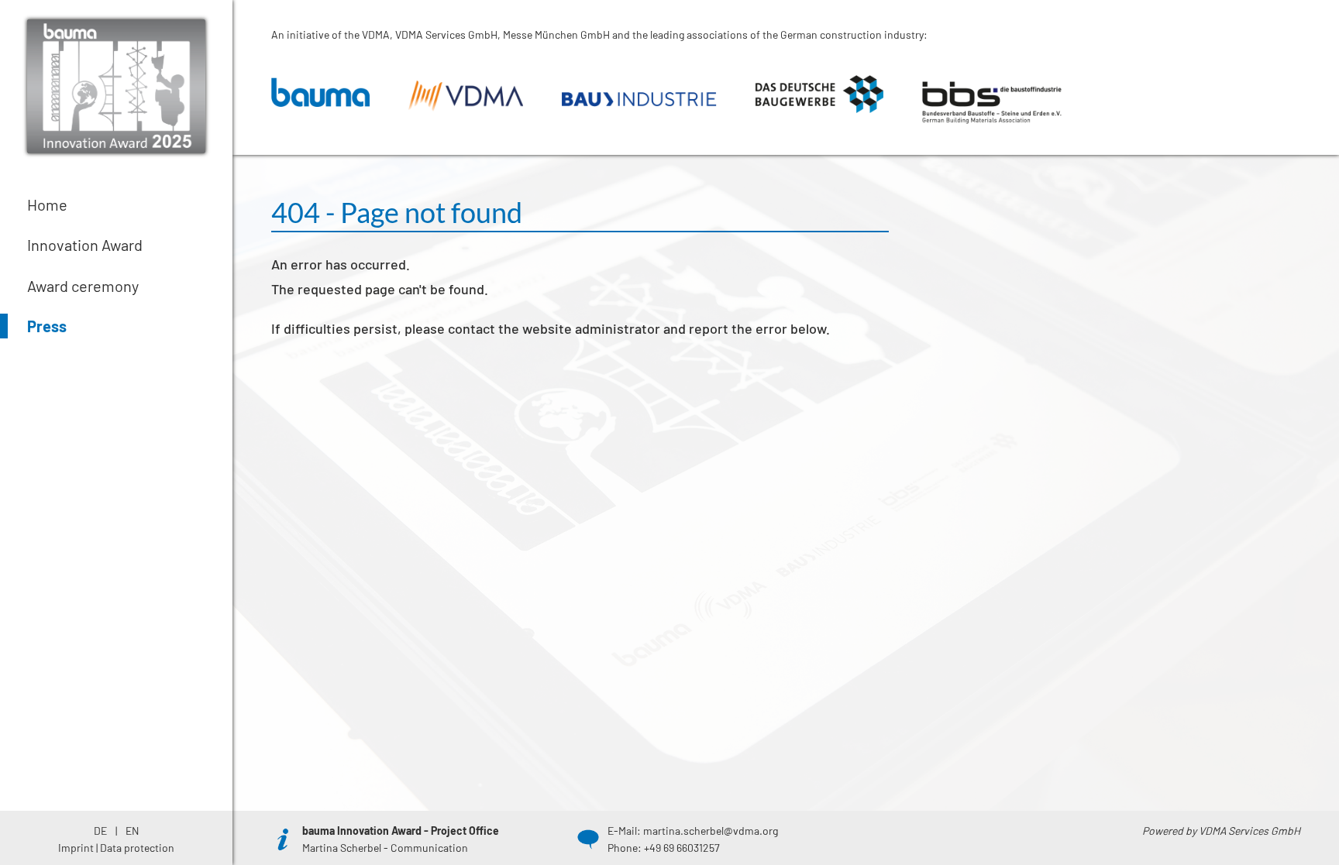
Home (47, 204)
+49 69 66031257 (682, 847)
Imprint (76, 847)
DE (101, 830)
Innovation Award (85, 244)
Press (47, 326)
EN (132, 830)
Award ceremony (83, 285)
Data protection (137, 847)
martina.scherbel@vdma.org (710, 830)
